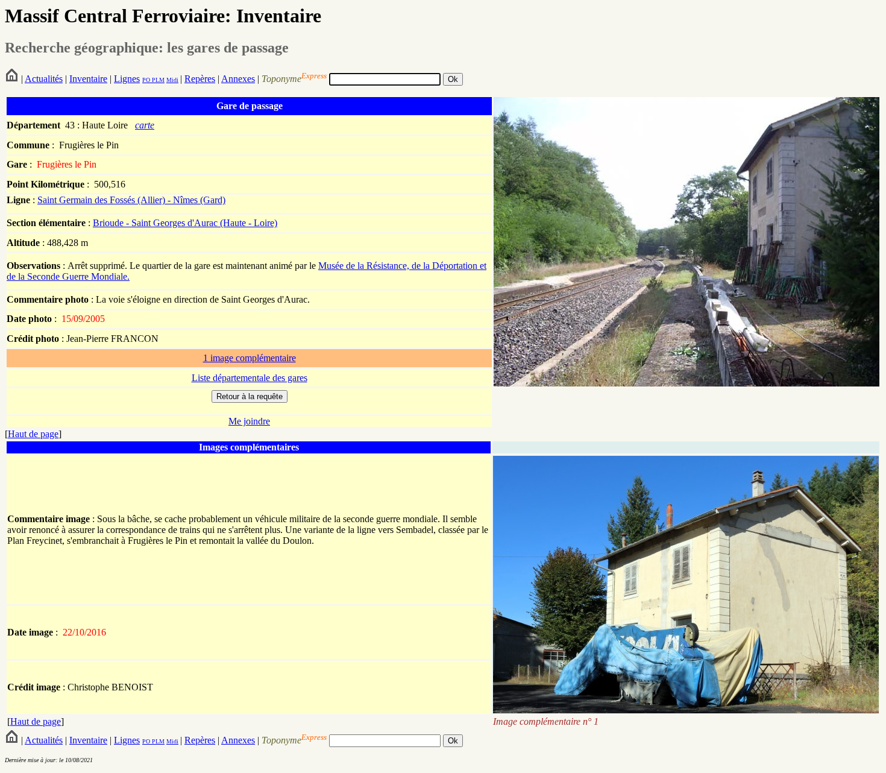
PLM (157, 80)
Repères (199, 79)
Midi (172, 80)
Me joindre (249, 421)
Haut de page (33, 434)
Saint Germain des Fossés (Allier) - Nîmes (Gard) (131, 200)
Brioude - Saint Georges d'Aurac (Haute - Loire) (185, 223)
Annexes (238, 79)
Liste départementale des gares (249, 378)
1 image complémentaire (249, 358)
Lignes (127, 79)
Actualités (44, 79)
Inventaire (88, 79)
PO (146, 80)
